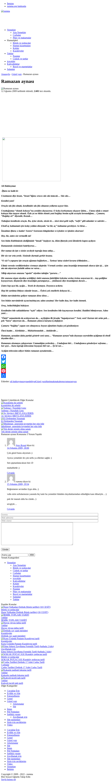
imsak (52, 381)
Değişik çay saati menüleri (13, 636)
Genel (10, 698)
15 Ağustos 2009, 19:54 (18, 484)
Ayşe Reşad (21, 445)
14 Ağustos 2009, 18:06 (18, 448)
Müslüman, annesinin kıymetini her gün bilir (21, 426)
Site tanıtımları (13, 719)
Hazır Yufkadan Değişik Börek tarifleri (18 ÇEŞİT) (24, 612)
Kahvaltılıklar (13, 64)
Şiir (14, 706)
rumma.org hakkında (16, 6)
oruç (63, 381)
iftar (47, 381)
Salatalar (11, 69)
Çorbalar (17, 35)
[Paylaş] (56, 375)
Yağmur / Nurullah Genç (12, 410)
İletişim (10, 3)
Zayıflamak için (8, 649)
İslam (9, 709)
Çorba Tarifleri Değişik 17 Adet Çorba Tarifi (21, 667)
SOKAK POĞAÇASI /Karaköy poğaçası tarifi (23, 659)
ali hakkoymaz (16, 381)
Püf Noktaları (13, 712)
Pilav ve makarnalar (22, 37)
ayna (25, 381)
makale (58, 381)
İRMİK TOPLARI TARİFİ (14, 620)
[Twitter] (56, 361)
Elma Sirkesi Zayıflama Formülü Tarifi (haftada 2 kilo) (26, 651)
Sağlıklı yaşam (13, 714)
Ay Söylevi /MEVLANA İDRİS (16, 416)
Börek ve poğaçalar (22, 43)
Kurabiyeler (18, 51)
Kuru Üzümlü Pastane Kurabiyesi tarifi (19, 644)
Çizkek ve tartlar (20, 58)
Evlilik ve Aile (13, 693)
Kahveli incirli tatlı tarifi (12, 683)
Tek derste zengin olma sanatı (14, 431)
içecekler (11, 61)
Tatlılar (10, 53)
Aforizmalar (18, 704)
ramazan (69, 381)
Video (10, 725)
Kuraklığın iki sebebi (10, 405)
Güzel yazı (17, 74)
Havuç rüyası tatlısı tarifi (12, 628)
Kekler (16, 48)
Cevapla (11, 473)
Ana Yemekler (19, 32)
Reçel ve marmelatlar (22, 66)
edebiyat (32, 381)
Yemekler (11, 30)
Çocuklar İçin (13, 691)
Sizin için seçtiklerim (16, 722)
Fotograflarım (13, 696)
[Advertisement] (54, 19)
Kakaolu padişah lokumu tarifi (15, 675)
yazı (75, 381)
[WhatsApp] (56, 366)
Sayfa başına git (8, 779)
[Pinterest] (56, 371)
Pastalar (16, 56)
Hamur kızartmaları (22, 45)
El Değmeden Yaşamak (12, 421)
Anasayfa (5, 74)
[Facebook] (56, 357)
